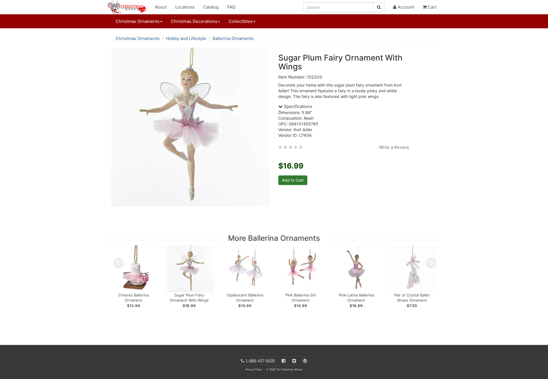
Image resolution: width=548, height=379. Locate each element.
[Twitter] (294, 360)
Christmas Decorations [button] (194, 21)
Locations (185, 7)
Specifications (297, 106)
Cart (432, 7)
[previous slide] (118, 262)
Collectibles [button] (241, 21)
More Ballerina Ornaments (274, 238)
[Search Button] (378, 7)
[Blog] (305, 360)
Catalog (211, 7)
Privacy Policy (253, 369)
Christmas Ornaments (138, 38)
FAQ (231, 7)
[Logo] (128, 7)
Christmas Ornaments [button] (138, 21)
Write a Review (394, 147)
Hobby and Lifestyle (186, 38)
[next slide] (431, 262)
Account (405, 7)
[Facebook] (283, 360)
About (161, 7)
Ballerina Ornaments (233, 38)
